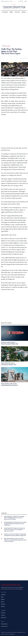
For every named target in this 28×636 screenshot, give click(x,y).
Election (3, 604)
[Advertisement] (14, 28)
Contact (3, 615)
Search (21, 1)
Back (3, 45)
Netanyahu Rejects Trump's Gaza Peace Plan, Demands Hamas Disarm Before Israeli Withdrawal (15, 524)
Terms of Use (4, 626)
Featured (5, 12)
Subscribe (3, 617)
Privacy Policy (4, 624)
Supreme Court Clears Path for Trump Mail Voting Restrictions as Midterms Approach (15, 534)
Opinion (3, 606)
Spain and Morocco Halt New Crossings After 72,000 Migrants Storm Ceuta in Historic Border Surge (14, 518)
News (11, 12)
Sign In (25, 1)
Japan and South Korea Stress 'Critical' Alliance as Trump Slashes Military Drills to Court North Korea (15, 540)
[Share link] (27, 58)
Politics (17, 12)
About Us (3, 612)
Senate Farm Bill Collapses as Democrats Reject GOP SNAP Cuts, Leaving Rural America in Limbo (14, 529)
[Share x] (21, 58)
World (24, 12)
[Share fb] (24, 58)
